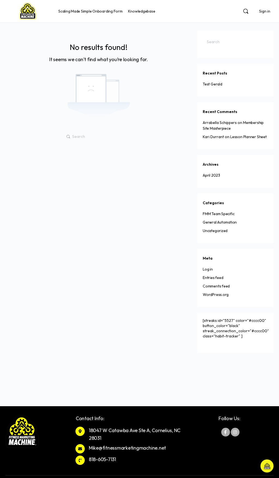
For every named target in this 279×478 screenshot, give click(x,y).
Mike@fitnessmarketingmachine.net (127, 448)
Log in (208, 269)
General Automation (220, 222)
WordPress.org (216, 294)
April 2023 (211, 175)
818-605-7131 (102, 459)
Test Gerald (212, 84)
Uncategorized (215, 230)
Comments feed (216, 286)
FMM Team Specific (218, 213)
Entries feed (213, 277)
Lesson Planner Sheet (248, 136)
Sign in (264, 11)
